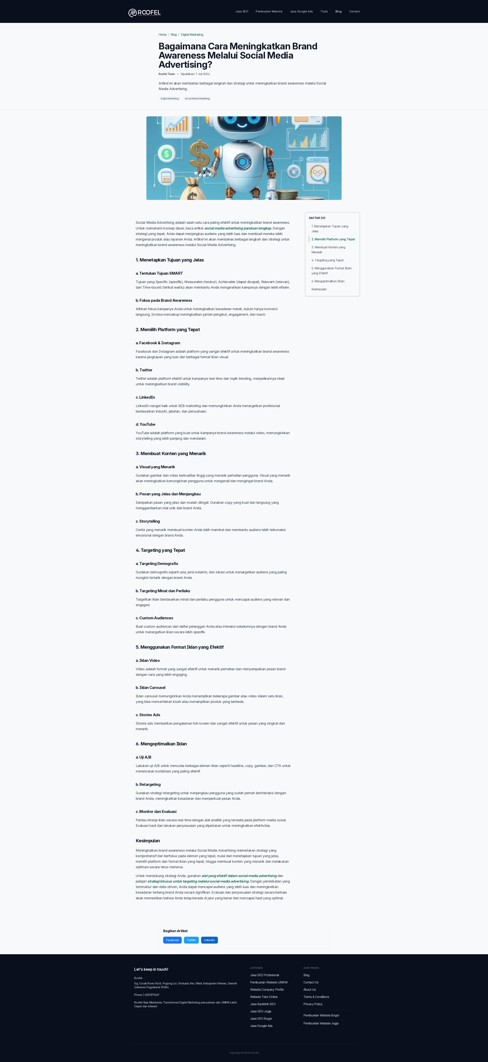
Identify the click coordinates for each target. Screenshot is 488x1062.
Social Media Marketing (197, 98)
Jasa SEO (242, 11)
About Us (309, 989)
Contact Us (311, 982)
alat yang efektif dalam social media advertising (239, 876)
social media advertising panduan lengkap (237, 228)
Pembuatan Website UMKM (268, 982)
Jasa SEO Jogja (260, 1011)
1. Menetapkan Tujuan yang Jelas (329, 228)
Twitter (191, 940)
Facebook (172, 940)
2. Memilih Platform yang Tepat (333, 239)
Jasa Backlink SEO (263, 1004)
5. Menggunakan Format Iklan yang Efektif (331, 270)
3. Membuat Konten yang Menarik (328, 249)
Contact (354, 11)
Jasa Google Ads (301, 11)
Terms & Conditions (316, 997)
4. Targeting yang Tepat (327, 260)
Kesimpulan (319, 289)
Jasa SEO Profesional (264, 975)
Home (163, 34)
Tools (324, 11)
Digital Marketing (192, 34)
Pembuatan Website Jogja (320, 1023)
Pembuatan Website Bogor (321, 1015)
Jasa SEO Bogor (261, 1018)
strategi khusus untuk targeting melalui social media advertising (197, 881)
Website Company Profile (267, 989)
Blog (339, 11)
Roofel (138, 978)
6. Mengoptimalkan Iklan (327, 281)
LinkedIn (209, 940)
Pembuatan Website (269, 11)
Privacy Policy (313, 1004)
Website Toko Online (264, 997)
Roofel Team (167, 74)
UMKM (225, 1002)
